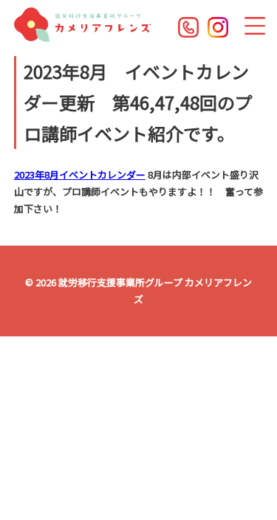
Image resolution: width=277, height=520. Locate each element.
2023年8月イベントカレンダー (80, 174)
